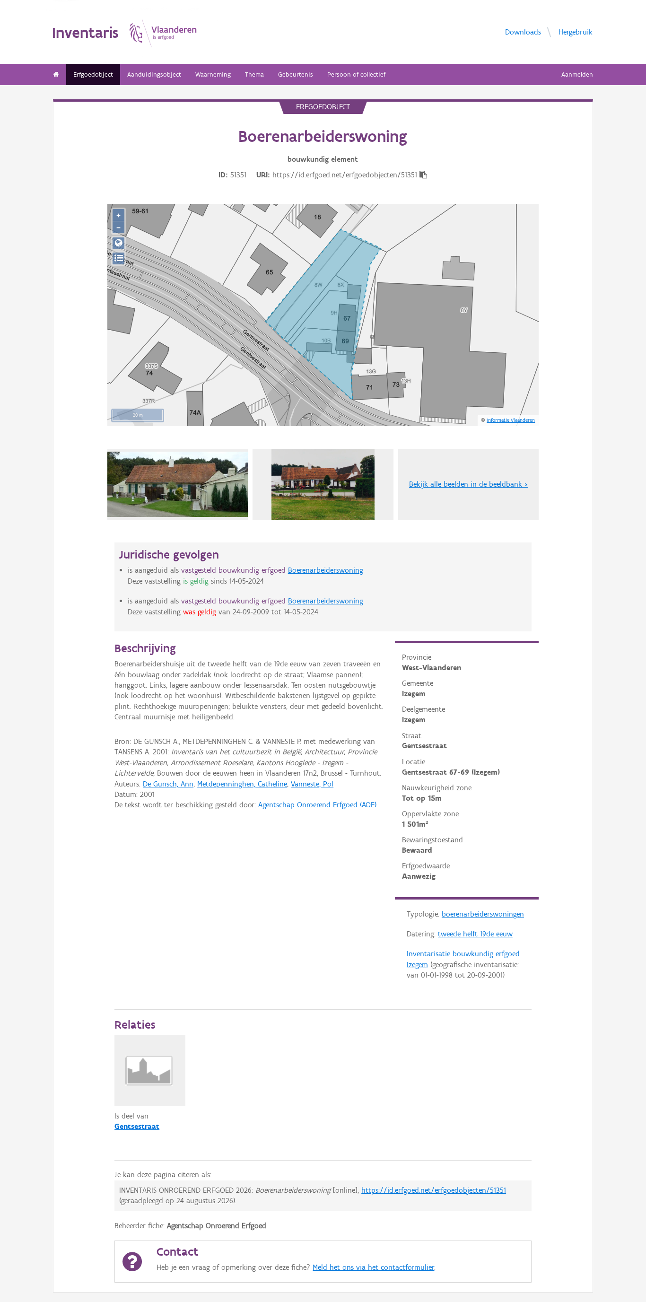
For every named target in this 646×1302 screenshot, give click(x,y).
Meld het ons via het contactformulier (373, 1267)
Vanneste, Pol (312, 783)
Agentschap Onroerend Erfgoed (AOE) (317, 804)
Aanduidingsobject (154, 74)
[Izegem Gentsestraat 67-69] (177, 484)
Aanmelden (577, 74)
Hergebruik (576, 31)
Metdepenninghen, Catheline (242, 783)
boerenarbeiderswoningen (483, 913)
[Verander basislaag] (118, 258)
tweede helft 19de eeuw (475, 933)
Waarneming (213, 74)
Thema (254, 74)
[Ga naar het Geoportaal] (118, 243)
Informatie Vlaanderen (511, 420)
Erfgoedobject (93, 74)
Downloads (523, 31)
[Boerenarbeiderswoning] (323, 484)
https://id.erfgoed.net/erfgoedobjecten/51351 (433, 1190)
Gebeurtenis (295, 74)
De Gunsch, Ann (168, 783)
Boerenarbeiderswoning (325, 570)
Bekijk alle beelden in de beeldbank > (468, 484)
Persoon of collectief (356, 74)
